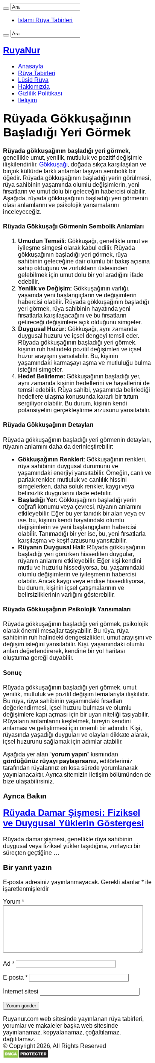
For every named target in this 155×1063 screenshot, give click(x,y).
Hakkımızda (34, 86)
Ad (8, 963)
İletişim (27, 100)
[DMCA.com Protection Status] (26, 1056)
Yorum (13, 901)
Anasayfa (30, 66)
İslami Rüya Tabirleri (45, 20)
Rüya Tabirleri (36, 73)
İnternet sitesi (20, 991)
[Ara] (6, 9)
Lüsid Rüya (33, 80)
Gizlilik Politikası (40, 93)
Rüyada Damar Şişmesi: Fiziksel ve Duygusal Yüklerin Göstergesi (73, 817)
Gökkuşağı (53, 164)
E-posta (15, 977)
